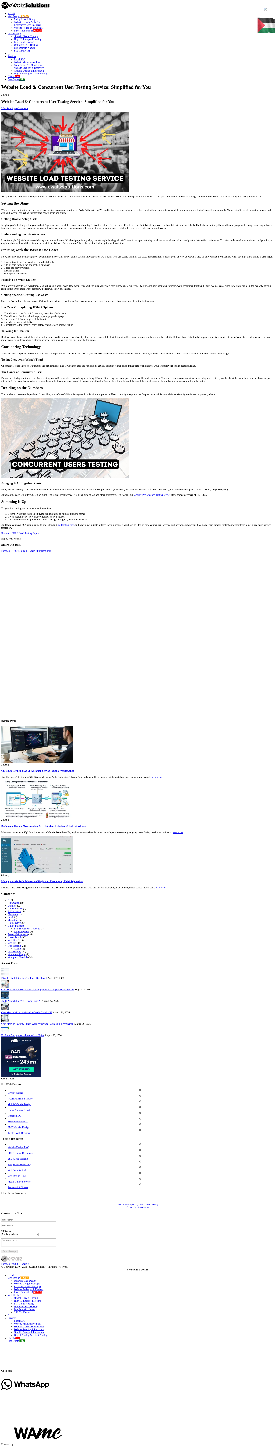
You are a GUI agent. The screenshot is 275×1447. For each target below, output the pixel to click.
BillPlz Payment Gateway (27, 928)
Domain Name (15, 908)
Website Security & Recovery (29, 67)
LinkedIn (23, 551)
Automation (14, 902)
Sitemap (155, 1204)
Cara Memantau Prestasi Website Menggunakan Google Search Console (37, 989)
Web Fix (12, 943)
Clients (14, 76)
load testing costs (65, 525)
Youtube (15, 1264)
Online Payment (16, 925)
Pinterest (41, 551)
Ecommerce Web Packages (27, 25)
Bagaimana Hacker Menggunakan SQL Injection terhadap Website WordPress (43, 826)
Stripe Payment (21, 931)
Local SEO (19, 59)
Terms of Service (123, 1204)
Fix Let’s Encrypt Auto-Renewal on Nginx (22, 1035)
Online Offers (14, 923)
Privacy (135, 1204)
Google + (32, 551)
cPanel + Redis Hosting (26, 36)
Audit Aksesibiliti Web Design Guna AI (21, 1001)
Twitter (14, 551)
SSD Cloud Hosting (18, 1158)
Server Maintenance (18, 934)
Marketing (13, 920)
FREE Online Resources (20, 1153)
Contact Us (131, 1207)
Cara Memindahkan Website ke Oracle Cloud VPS (26, 1012)
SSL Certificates (22, 50)
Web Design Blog (17, 1176)
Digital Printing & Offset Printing (30, 73)
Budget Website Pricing (19, 1164)
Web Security (8, 108)
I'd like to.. (6, 1231)
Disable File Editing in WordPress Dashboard (24, 978)
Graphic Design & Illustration (29, 70)
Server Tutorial (15, 937)
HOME (11, 13)
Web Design (18, 16)
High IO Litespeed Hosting (27, 39)
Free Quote (16, 79)
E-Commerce (14, 911)
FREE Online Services (19, 1181)
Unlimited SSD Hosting (26, 45)
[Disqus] (137, 592)
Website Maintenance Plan (27, 62)
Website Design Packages (27, 22)
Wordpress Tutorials (18, 957)
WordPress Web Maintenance (29, 65)
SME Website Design (18, 1127)
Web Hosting (14, 33)
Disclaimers (145, 1204)
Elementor (13, 914)
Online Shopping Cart (19, 1110)
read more (157, 777)
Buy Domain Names (24, 47)
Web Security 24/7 (17, 1170)
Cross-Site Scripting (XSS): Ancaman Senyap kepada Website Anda (37, 770)
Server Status (143, 1207)
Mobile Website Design (19, 1104)
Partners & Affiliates (18, 1187)
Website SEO (14, 1115)
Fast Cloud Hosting (24, 42)
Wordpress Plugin (16, 954)
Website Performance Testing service (152, 495)
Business (12, 905)
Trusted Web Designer (19, 1133)
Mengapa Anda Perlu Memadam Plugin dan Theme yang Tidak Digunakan (42, 881)
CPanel (17, 948)
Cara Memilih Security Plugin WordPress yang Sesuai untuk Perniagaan (37, 1024)
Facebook (6, 551)
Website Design (15, 1093)
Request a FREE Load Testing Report (20, 533)
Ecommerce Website (18, 1121)
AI (9, 53)
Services (12, 56)
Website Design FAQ (18, 1147)
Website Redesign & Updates (28, 27)
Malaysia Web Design (25, 19)
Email (49, 551)
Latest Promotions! (28, 30)
